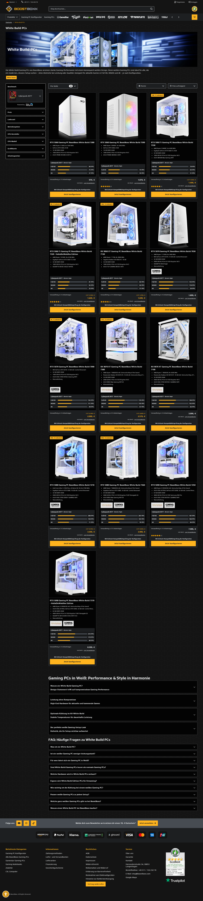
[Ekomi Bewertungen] (181, 862)
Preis (10, 112)
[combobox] (101, 9)
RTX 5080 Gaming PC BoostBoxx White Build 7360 (123, 485)
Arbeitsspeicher (14, 156)
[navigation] (12, 2)
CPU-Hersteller (13, 134)
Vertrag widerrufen (96, 884)
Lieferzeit (11, 119)
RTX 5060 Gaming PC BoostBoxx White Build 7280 (72, 142)
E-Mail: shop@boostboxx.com (138, 874)
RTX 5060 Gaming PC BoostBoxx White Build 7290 (123, 142)
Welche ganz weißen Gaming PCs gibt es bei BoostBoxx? (75, 801)
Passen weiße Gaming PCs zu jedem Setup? (69, 794)
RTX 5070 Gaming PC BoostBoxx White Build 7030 (173, 251)
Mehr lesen (11, 77)
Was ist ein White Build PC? (62, 747)
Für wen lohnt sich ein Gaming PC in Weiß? (69, 760)
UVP (188, 180)
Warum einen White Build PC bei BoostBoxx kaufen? (73, 808)
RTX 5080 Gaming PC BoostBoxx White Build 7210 (72, 485)
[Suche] (151, 9)
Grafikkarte (12, 149)
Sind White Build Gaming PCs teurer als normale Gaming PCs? (78, 767)
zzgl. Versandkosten (89, 183)
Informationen (52, 849)
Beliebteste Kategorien (16, 849)
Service (129, 849)
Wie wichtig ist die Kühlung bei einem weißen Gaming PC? (76, 788)
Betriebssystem (14, 127)
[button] (172, 17)
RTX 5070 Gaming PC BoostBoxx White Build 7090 (72, 367)
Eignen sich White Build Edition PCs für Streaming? (73, 781)
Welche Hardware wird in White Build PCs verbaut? (73, 774)
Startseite (9, 22)
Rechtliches (91, 849)
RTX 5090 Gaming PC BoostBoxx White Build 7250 (173, 485)
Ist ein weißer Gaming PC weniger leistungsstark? (72, 754)
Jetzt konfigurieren (72, 194)
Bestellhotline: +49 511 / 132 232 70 (141, 870)
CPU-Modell (12, 141)
